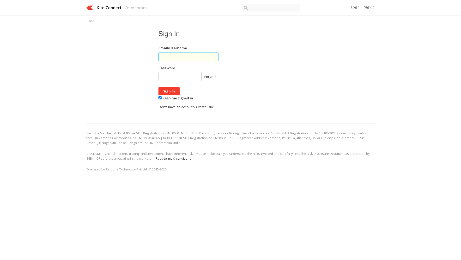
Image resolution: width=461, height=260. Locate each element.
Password (166, 68)
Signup (369, 7)
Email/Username (172, 48)
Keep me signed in (177, 98)
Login (355, 7)
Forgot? (210, 76)
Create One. (205, 107)
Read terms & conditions (173, 158)
